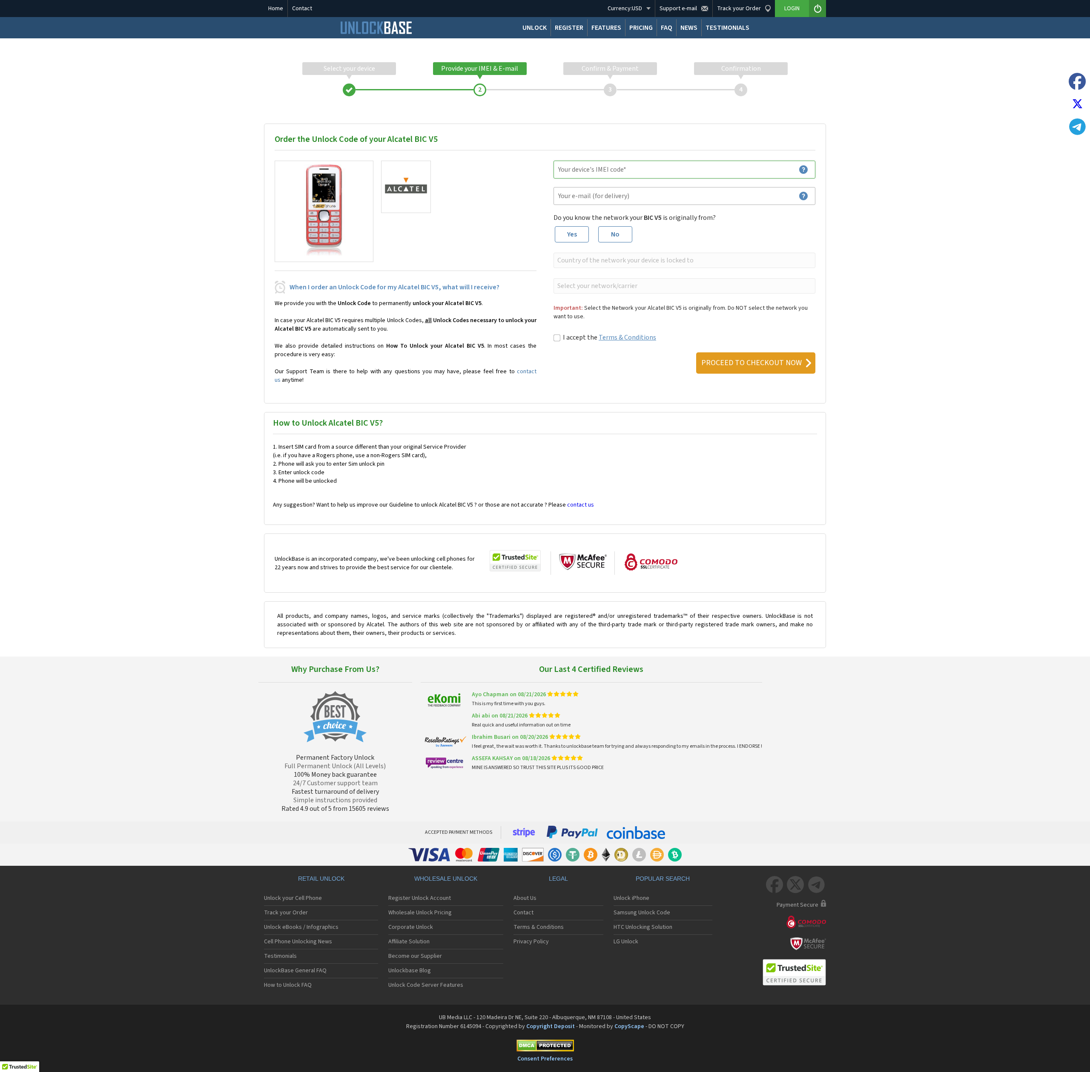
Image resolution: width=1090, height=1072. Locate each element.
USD (625, 8)
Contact (302, 8)
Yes (572, 234)
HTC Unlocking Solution (643, 927)
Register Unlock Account (419, 898)
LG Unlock (626, 941)
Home (275, 8)
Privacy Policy (531, 941)
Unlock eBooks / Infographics (301, 927)
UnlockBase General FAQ (295, 970)
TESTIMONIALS (727, 27)
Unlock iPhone (631, 898)
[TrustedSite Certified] (515, 560)
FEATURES (606, 27)
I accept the (609, 337)
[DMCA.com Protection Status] (545, 1047)
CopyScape (629, 1026)
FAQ (666, 27)
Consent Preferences (545, 1059)
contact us (580, 505)
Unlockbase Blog (409, 970)
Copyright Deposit (550, 1026)
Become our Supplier (415, 956)
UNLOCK (534, 27)
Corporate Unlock (410, 927)
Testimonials (280, 956)
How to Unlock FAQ (288, 985)
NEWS (688, 27)
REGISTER (569, 27)
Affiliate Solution (409, 941)
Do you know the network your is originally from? (635, 217)
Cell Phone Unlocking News (298, 941)
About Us (524, 898)
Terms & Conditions (627, 337)
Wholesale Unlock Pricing (420, 912)
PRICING (641, 27)
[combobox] (683, 260)
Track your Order (286, 912)
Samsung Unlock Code (642, 912)
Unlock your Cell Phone (293, 898)
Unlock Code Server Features (425, 985)
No (615, 234)
